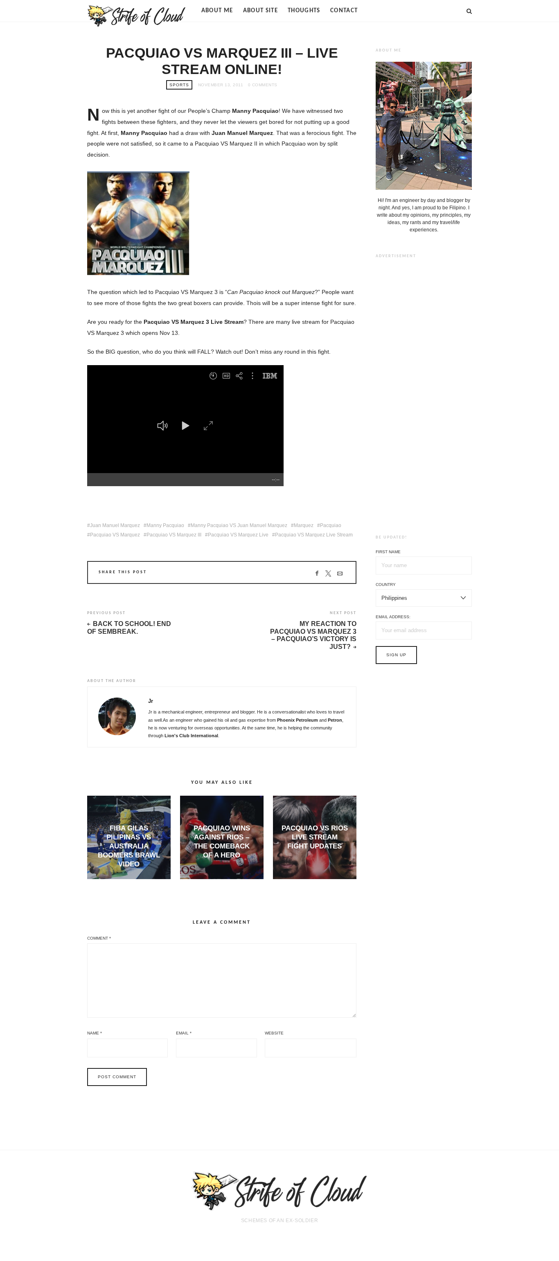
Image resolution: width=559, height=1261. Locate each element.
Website (274, 1033)
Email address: (393, 617)
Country (386, 584)
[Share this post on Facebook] (317, 573)
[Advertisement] (424, 390)
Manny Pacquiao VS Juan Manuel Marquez (239, 525)
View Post (128, 878)
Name (94, 1033)
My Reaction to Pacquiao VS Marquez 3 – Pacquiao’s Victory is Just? (313, 635)
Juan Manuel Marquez (115, 525)
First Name (388, 552)
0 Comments (262, 85)
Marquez (303, 525)
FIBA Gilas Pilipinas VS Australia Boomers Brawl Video (129, 846)
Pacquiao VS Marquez (115, 534)
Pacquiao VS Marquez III (174, 534)
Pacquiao (330, 525)
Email (184, 1033)
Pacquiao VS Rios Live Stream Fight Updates (315, 837)
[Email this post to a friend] (340, 573)
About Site (260, 11)
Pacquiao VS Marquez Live (238, 534)
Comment (99, 938)
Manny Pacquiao (165, 525)
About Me (217, 11)
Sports (179, 85)
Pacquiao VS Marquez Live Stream (314, 534)
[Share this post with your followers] (328, 573)
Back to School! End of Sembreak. (129, 627)
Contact (344, 11)
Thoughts (304, 11)
